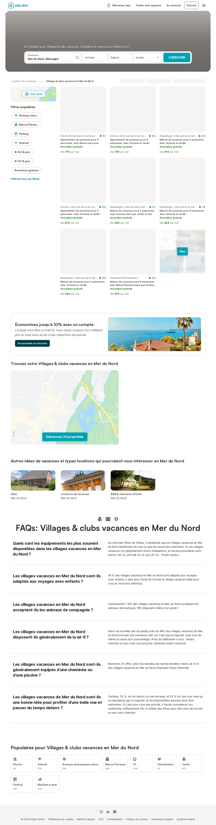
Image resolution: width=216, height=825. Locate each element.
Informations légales (162, 819)
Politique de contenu (137, 819)
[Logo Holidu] (25, 5)
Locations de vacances (23, 81)
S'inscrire (191, 5)
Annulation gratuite (26, 170)
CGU (100, 819)
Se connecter (173, 5)
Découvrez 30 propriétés (64, 437)
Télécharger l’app (121, 5)
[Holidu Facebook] (115, 812)
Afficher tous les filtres (25, 179)
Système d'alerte (186, 819)
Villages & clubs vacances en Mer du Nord (70, 81)
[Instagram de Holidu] (101, 812)
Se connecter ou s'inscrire (32, 343)
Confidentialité (114, 819)
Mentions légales (86, 819)
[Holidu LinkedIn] (108, 812)
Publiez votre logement (148, 5)
